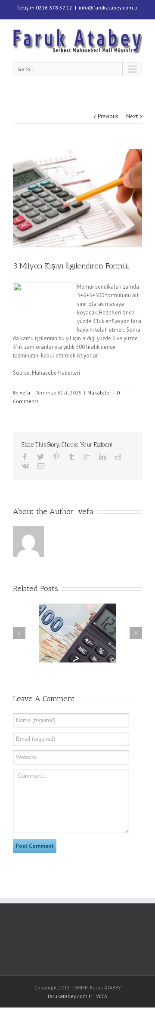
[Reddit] (118, 456)
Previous (108, 116)
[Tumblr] (71, 456)
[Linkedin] (102, 456)
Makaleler (99, 392)
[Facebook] (25, 456)
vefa (25, 392)
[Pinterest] (56, 456)
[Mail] (40, 465)
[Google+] (87, 456)
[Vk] (25, 465)
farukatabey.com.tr (70, 996)
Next (132, 116)
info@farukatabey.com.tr (108, 7)
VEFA (101, 996)
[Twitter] (40, 456)
